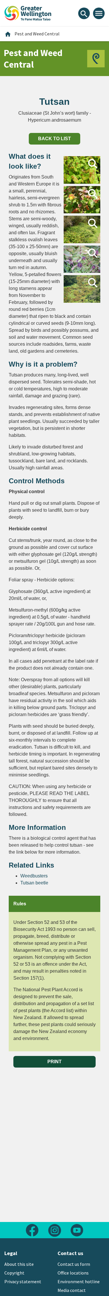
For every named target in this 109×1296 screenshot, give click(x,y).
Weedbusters (34, 875)
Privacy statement (22, 1281)
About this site (19, 1264)
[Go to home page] (27, 12)
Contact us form (74, 1264)
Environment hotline (79, 1281)
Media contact (72, 1290)
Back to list (54, 138)
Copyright (14, 1273)
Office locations (73, 1273)
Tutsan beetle (34, 882)
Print (54, 1061)
